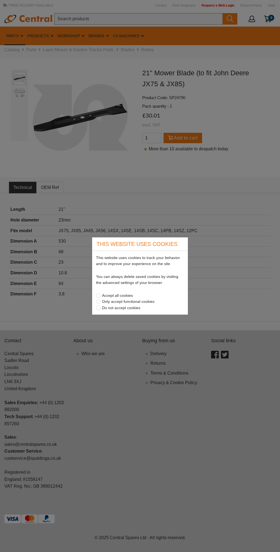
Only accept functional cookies (128, 301)
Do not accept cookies (121, 308)
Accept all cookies (117, 295)
